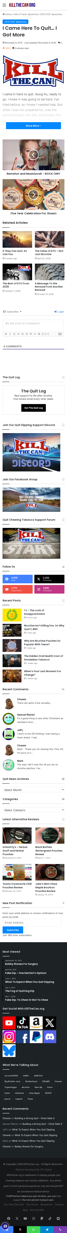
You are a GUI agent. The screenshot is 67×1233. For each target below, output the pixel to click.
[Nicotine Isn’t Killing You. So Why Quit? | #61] (12, 630)
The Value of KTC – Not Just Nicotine (49, 252)
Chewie (21, 699)
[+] (47, 334)
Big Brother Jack (12, 1081)
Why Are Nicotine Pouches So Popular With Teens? (42, 642)
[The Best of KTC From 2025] (17, 272)
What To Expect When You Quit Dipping (33, 1129)
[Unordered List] (26, 334)
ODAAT (48, 1093)
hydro (7, 1093)
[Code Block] (35, 334)
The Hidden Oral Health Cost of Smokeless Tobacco (43, 657)
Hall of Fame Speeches (26, 14)
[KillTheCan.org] (22, 5)
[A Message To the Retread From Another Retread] (49, 272)
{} (43, 334)
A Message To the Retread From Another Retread (49, 287)
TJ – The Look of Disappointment (34, 612)
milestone (19, 1093)
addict (26, 1075)
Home (8, 14)
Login (60, 311)
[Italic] (10, 334)
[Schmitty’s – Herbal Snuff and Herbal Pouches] (17, 835)
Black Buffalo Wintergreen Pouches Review (49, 850)
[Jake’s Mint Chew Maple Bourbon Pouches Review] (49, 872)
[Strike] (18, 334)
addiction (38, 1075)
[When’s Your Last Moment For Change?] (12, 676)
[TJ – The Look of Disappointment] (12, 615)
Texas (30, 1099)
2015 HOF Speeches (51, 14)
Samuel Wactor (26, 714)
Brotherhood (31, 1081)
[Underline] (14, 334)
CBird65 (46, 1081)
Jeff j (20, 730)
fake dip (38, 1087)
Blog (25, 1210)
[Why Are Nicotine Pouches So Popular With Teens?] (12, 645)
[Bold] (6, 334)
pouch (7, 1099)
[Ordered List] (22, 334)
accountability (11, 1075)
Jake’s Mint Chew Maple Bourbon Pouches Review (46, 887)
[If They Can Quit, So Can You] (17, 239)
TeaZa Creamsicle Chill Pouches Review (17, 885)
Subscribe (13, 930)
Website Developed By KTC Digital (33, 1169)
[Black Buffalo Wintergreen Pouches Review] (49, 835)
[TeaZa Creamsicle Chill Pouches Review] (17, 872)
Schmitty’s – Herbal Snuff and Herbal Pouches (15, 850)
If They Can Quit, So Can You (15, 252)
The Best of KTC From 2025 (16, 285)
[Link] (39, 334)
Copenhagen (10, 1087)
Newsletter (47, 1204)
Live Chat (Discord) (13, 1204)
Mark (20, 760)
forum (50, 1087)
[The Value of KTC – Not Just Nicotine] (49, 239)
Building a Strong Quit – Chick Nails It (34, 1118)
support (19, 1099)
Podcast (59, 1204)
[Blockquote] (31, 334)
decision (26, 1087)
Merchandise (37, 1210)
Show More (33, 125)
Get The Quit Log (33, 407)
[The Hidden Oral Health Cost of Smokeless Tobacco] (12, 660)
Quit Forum (32, 1204)
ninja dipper (34, 1093)
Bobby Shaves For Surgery (29, 1146)
